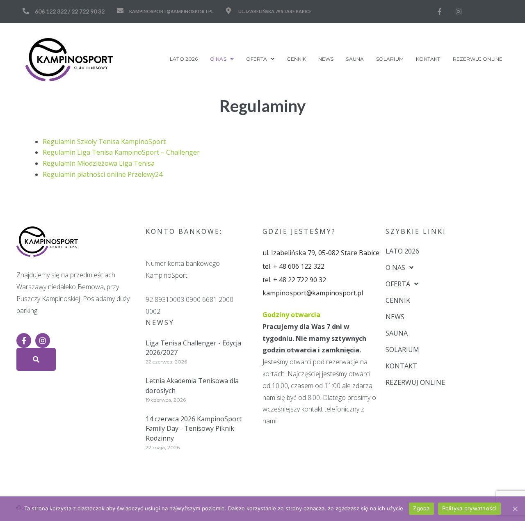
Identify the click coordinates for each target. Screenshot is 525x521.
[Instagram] (458, 11)
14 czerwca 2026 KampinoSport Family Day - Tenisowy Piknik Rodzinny (194, 428)
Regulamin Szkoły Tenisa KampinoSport (104, 141)
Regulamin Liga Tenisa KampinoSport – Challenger (121, 152)
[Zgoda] (515, 509)
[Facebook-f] (439, 11)
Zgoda (421, 508)
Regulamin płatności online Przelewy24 (102, 174)
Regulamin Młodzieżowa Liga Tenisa (99, 163)
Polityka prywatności (469, 508)
